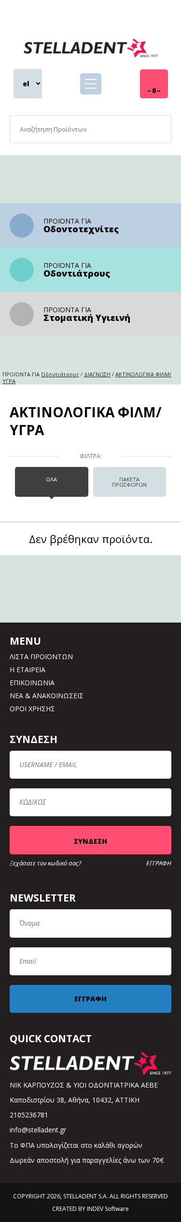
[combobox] (90, 129)
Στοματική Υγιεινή (86, 317)
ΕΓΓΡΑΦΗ (158, 863)
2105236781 (29, 1114)
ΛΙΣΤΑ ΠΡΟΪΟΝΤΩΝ (41, 656)
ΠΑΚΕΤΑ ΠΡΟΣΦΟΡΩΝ (129, 482)
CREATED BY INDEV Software (90, 1209)
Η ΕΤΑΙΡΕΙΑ (27, 669)
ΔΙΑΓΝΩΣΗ (97, 374)
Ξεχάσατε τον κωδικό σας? (46, 863)
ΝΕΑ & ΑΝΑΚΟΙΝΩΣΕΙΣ (47, 695)
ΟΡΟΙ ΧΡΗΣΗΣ (32, 708)
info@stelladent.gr (38, 1129)
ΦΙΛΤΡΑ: (91, 456)
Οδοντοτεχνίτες (81, 229)
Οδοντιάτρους (76, 273)
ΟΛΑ (51, 479)
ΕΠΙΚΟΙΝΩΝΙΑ (32, 682)
